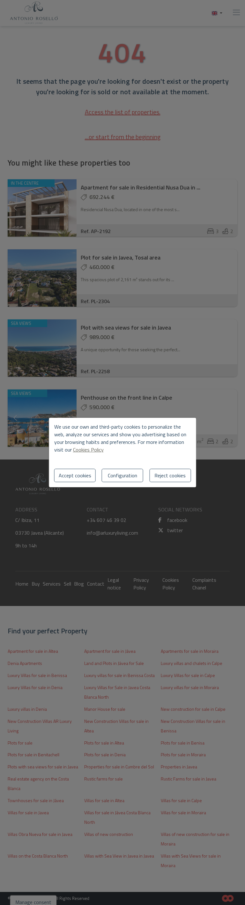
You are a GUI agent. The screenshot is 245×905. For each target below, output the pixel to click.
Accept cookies (75, 475)
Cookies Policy (88, 449)
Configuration (122, 475)
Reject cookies (170, 475)
